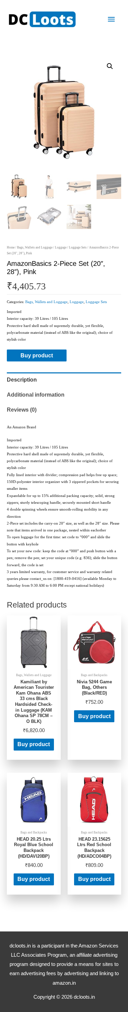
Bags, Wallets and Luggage (35, 247)
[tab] (64, 379)
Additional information (36, 395)
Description (22, 380)
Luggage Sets (78, 247)
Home (11, 247)
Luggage (61, 247)
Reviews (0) (22, 410)
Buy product (36, 355)
